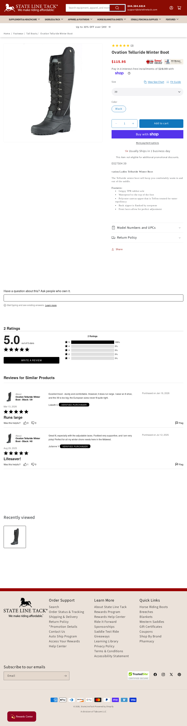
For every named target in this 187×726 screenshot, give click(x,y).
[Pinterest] (179, 675)
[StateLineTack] (31, 7)
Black (118, 109)
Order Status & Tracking (66, 612)
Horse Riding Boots (154, 607)
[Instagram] (163, 675)
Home (7, 33)
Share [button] (119, 249)
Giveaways (102, 636)
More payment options (147, 143)
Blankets (146, 617)
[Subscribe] (65, 676)
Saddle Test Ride (106, 632)
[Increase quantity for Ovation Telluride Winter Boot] (133, 123)
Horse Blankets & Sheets (110, 19)
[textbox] (93, 297)
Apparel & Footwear (78, 19)
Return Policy (59, 622)
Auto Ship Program (63, 636)
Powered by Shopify (104, 706)
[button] (147, 228)
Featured (170, 19)
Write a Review (31, 360)
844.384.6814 (136, 6)
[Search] (117, 8)
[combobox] (96, 8)
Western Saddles (152, 622)
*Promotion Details (63, 627)
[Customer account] (171, 8)
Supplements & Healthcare (23, 19)
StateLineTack (87, 706)
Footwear (18, 33)
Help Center (58, 646)
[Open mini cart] (179, 8)
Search (54, 607)
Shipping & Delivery (63, 617)
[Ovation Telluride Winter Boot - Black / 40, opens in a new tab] (9, 438)
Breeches (146, 612)
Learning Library (106, 641)
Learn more (51, 305)
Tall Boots (31, 33)
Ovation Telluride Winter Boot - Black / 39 (28, 398)
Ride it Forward (105, 622)
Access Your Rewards (64, 641)
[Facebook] (155, 675)
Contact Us (57, 632)
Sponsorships (104, 627)
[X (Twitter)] (171, 675)
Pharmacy (147, 641)
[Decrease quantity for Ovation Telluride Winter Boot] (116, 123)
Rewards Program (107, 612)
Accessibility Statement (111, 656)
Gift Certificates (151, 627)
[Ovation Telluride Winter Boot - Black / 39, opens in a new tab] (9, 397)
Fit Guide (175, 82)
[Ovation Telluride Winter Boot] (15, 537)
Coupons (146, 632)
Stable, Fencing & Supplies (144, 19)
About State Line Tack (110, 607)
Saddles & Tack (52, 19)
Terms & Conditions (108, 651)
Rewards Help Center (109, 617)
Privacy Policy (104, 646)
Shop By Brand (151, 636)
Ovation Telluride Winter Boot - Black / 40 (28, 440)
